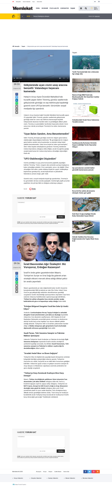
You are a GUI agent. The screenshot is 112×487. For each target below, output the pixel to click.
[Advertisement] (56, 31)
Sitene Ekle (39, 1)
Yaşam (72, 8)
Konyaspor (65, 8)
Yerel (38, 8)
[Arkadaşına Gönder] (16, 106)
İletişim (50, 471)
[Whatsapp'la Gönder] (16, 103)
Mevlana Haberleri (88, 478)
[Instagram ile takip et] (94, 471)
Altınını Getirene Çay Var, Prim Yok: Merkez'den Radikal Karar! (50, 16)
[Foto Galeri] (99, 1)
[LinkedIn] (16, 100)
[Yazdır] (16, 109)
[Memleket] (22, 8)
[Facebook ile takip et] (85, 471)
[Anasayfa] (13, 1)
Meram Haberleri (70, 478)
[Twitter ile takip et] (89, 471)
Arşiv (33, 1)
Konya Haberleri (18, 478)
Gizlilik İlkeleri (57, 471)
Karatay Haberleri (53, 478)
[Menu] (81, 8)
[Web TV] (95, 1)
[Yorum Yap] (16, 112)
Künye (44, 471)
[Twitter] (16, 97)
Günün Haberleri (26, 1)
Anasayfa (38, 471)
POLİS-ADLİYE (54, 8)
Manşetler (18, 1)
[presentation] (18, 16)
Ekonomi (45, 8)
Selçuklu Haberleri (36, 478)
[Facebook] (16, 94)
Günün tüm (94, 16)
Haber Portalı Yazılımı (20, 484)
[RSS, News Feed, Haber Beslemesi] (98, 471)
